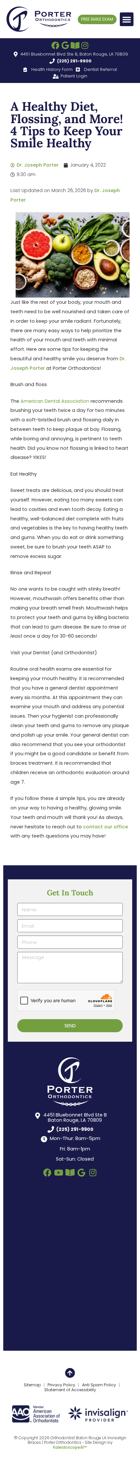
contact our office (105, 826)
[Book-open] (75, 45)
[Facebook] (55, 45)
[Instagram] (85, 45)
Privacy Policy (61, 1385)
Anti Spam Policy (99, 1385)
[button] (126, 19)
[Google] (65, 45)
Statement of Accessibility (70, 1390)
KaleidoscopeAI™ (70, 1447)
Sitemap (32, 1385)
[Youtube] (59, 1172)
